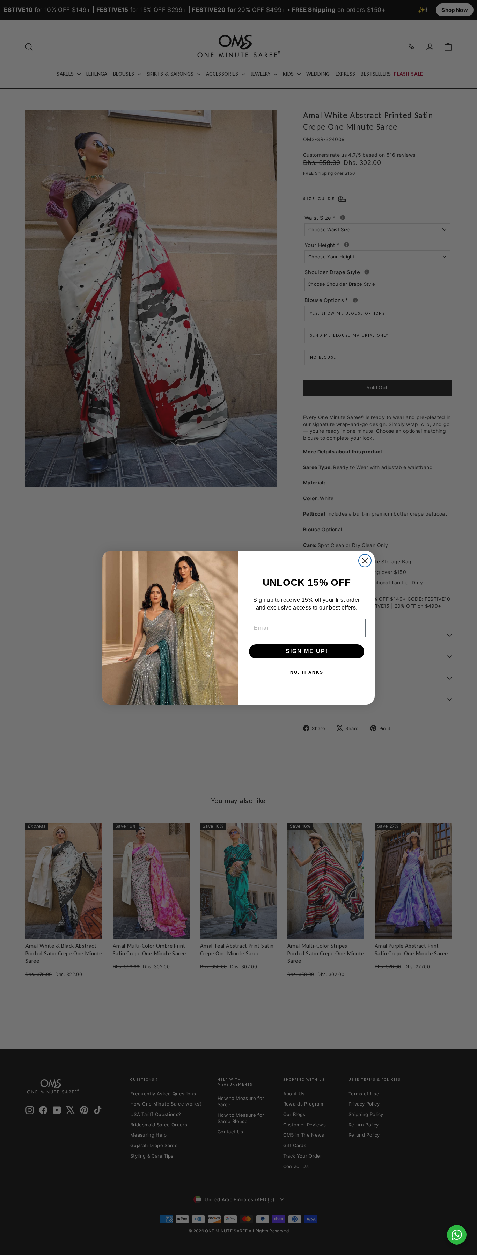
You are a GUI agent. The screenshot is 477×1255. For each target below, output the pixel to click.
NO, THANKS (306, 672)
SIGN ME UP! (307, 651)
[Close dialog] (365, 560)
